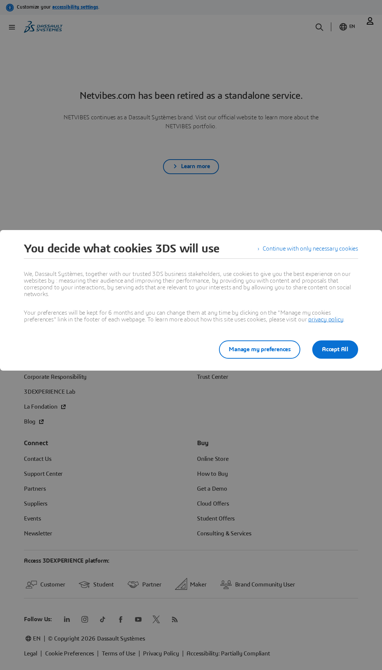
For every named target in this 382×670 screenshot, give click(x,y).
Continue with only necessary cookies (310, 249)
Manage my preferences (260, 349)
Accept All (335, 349)
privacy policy (325, 320)
